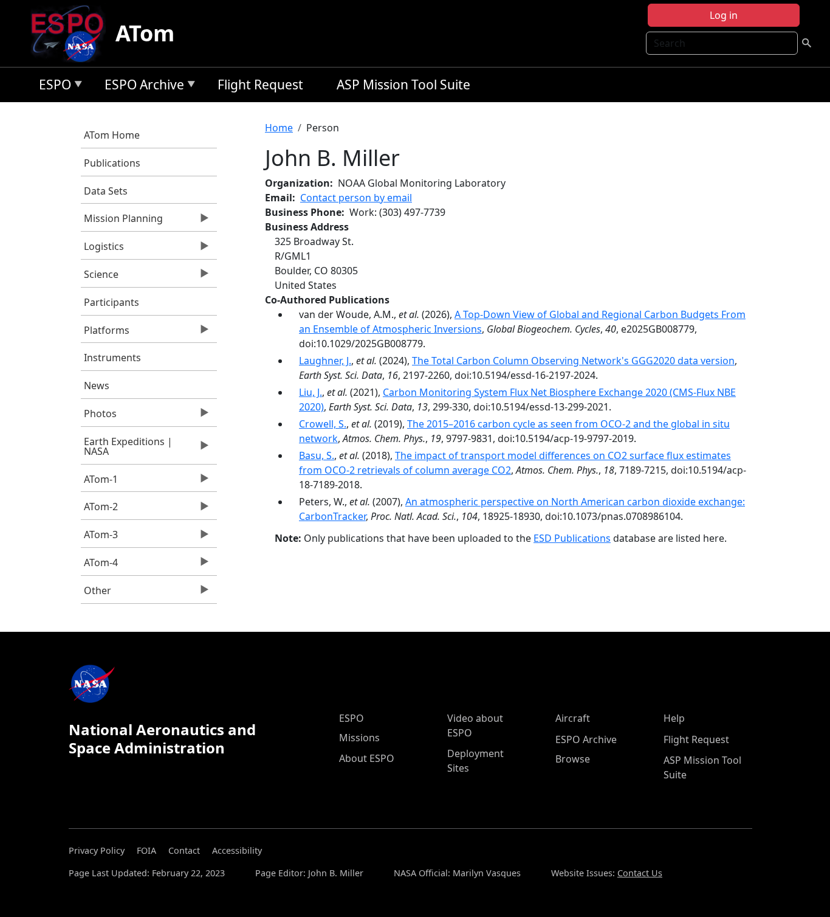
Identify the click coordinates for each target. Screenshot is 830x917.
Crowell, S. (322, 424)
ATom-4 (99, 565)
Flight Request (260, 84)
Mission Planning (122, 221)
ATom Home (112, 135)
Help (674, 718)
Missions (359, 737)
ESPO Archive (141, 86)
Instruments (112, 357)
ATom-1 (99, 482)
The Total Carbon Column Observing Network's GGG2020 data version (573, 360)
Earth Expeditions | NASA (127, 449)
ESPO (52, 86)
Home (279, 127)
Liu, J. (310, 392)
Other (96, 593)
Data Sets (106, 191)
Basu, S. (316, 455)
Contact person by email (356, 197)
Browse (572, 759)
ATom (144, 33)
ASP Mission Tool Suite (403, 84)
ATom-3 (99, 537)
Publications (112, 163)
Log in (724, 15)
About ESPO (366, 758)
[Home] (72, 33)
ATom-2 (99, 509)
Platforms (105, 333)
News (96, 385)
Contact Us (639, 873)
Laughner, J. (325, 360)
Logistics (102, 249)
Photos (99, 416)
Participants (111, 302)
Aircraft (572, 718)
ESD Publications (572, 538)
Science (99, 277)
